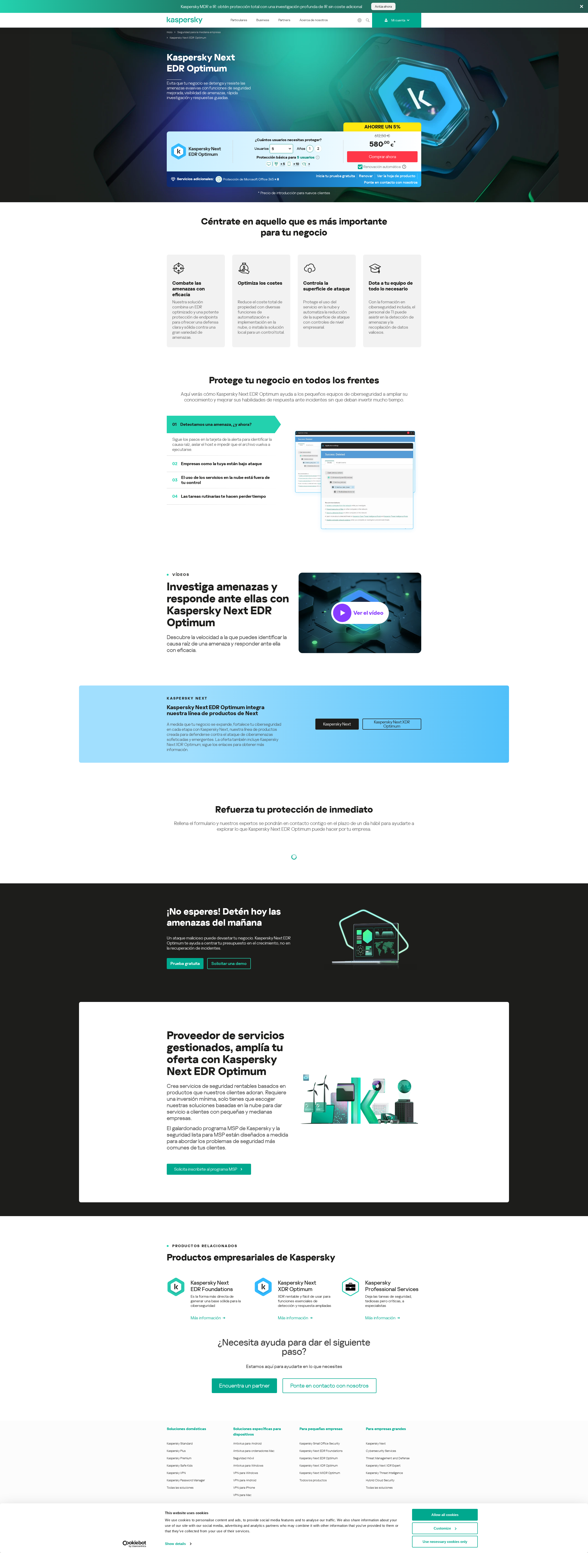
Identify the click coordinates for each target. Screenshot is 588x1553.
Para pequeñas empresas (321, 1429)
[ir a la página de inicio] (185, 20)
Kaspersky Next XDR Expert (383, 1465)
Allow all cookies (444, 1515)
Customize (442, 1528)
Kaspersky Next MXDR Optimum (320, 1473)
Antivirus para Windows (248, 1465)
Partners (284, 20)
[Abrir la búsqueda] (367, 20)
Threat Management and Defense (388, 1458)
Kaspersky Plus (176, 1451)
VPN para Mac (242, 1495)
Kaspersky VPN (176, 1473)
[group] (294, 612)
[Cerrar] (581, 7)
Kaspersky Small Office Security (320, 1443)
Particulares (239, 20)
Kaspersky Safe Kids (179, 1465)
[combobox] (281, 148)
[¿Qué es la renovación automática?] (404, 167)
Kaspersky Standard (180, 1443)
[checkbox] (379, 167)
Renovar (366, 176)
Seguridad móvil (243, 1458)
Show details (175, 1544)
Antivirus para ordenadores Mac (253, 1451)
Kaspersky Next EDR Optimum (319, 1458)
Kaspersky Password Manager (186, 1480)
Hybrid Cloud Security (380, 1480)
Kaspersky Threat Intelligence (384, 1473)
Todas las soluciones (180, 1487)
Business (262, 20)
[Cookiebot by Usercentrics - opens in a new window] (134, 1544)
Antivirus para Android (247, 1443)
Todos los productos (313, 1480)
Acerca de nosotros (314, 20)
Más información (206, 1317)
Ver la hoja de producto (396, 176)
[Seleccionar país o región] (359, 20)
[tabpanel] (294, 937)
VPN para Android (244, 1480)
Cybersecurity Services (381, 1451)
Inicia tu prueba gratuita (335, 176)
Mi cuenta (398, 20)
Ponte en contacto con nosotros (391, 182)
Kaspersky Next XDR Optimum (319, 1465)
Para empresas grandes (386, 1429)
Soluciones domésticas (186, 1429)
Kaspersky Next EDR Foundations (321, 1451)
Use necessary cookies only (445, 1542)
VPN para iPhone (244, 1487)
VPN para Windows (245, 1473)
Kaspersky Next (376, 1443)
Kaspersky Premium (179, 1458)
